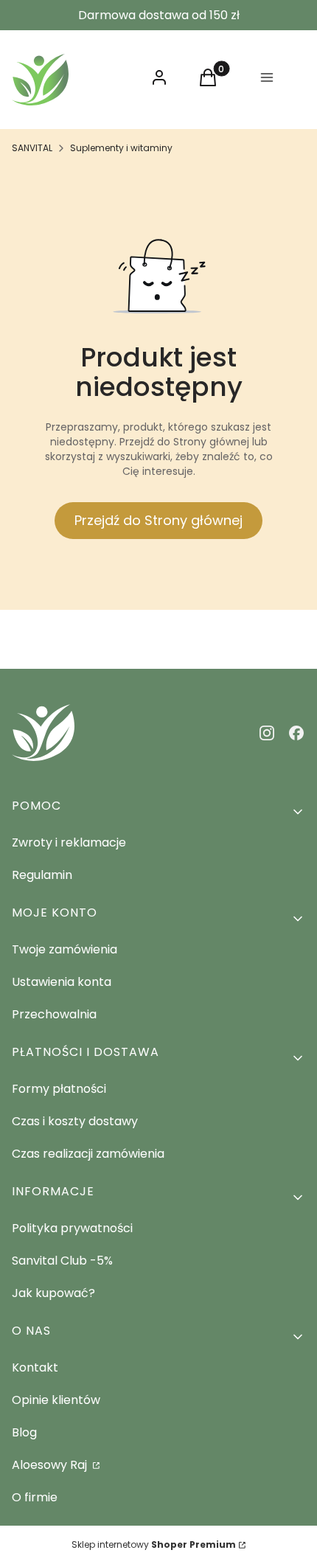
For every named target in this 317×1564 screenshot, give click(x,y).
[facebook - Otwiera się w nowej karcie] (296, 733)
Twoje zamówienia (64, 949)
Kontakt (35, 1367)
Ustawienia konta (61, 981)
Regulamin (42, 874)
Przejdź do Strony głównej (158, 520)
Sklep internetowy (154, 1544)
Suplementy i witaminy (121, 148)
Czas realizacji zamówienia (88, 1153)
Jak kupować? (53, 1293)
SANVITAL (32, 148)
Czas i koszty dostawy (75, 1121)
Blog (24, 1432)
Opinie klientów (56, 1399)
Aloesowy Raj (51, 1464)
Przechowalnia (54, 1014)
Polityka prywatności (72, 1228)
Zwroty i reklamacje (69, 842)
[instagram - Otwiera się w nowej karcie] (267, 733)
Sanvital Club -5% (62, 1260)
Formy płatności (59, 1088)
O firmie (35, 1497)
